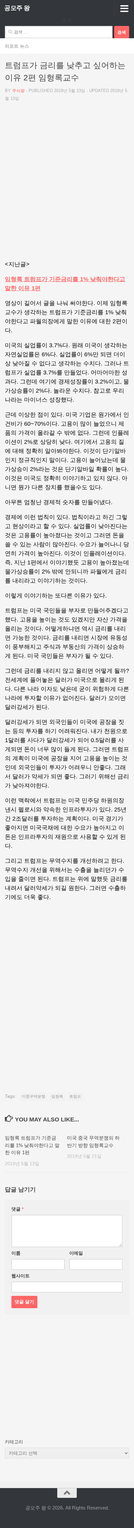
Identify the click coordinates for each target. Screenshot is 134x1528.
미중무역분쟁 (33, 1096)
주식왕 (18, 90)
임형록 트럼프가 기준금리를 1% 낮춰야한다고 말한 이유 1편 (32, 1145)
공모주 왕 (17, 8)
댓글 (17, 1209)
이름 (15, 1253)
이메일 (76, 1253)
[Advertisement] (67, 183)
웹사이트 (20, 1275)
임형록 (57, 1096)
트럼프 (75, 1096)
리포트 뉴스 (17, 46)
